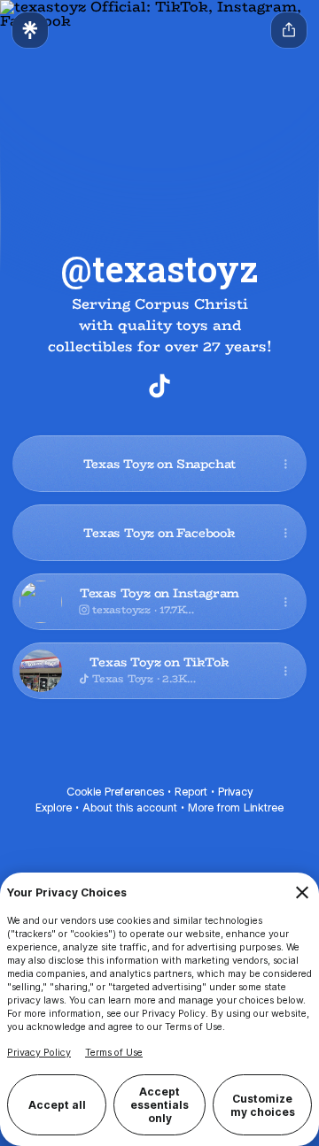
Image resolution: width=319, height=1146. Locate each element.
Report (191, 791)
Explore (53, 807)
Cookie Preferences (115, 791)
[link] (159, 386)
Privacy (235, 791)
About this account (129, 807)
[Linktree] (30, 30)
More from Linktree (236, 807)
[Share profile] (289, 30)
